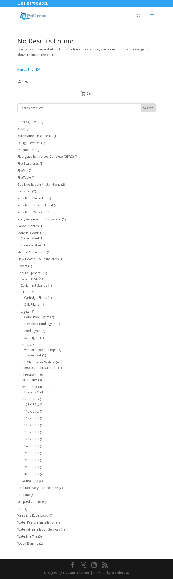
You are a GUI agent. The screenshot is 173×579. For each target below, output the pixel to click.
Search (148, 108)
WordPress (120, 572)
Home (21, 69)
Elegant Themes (76, 572)
